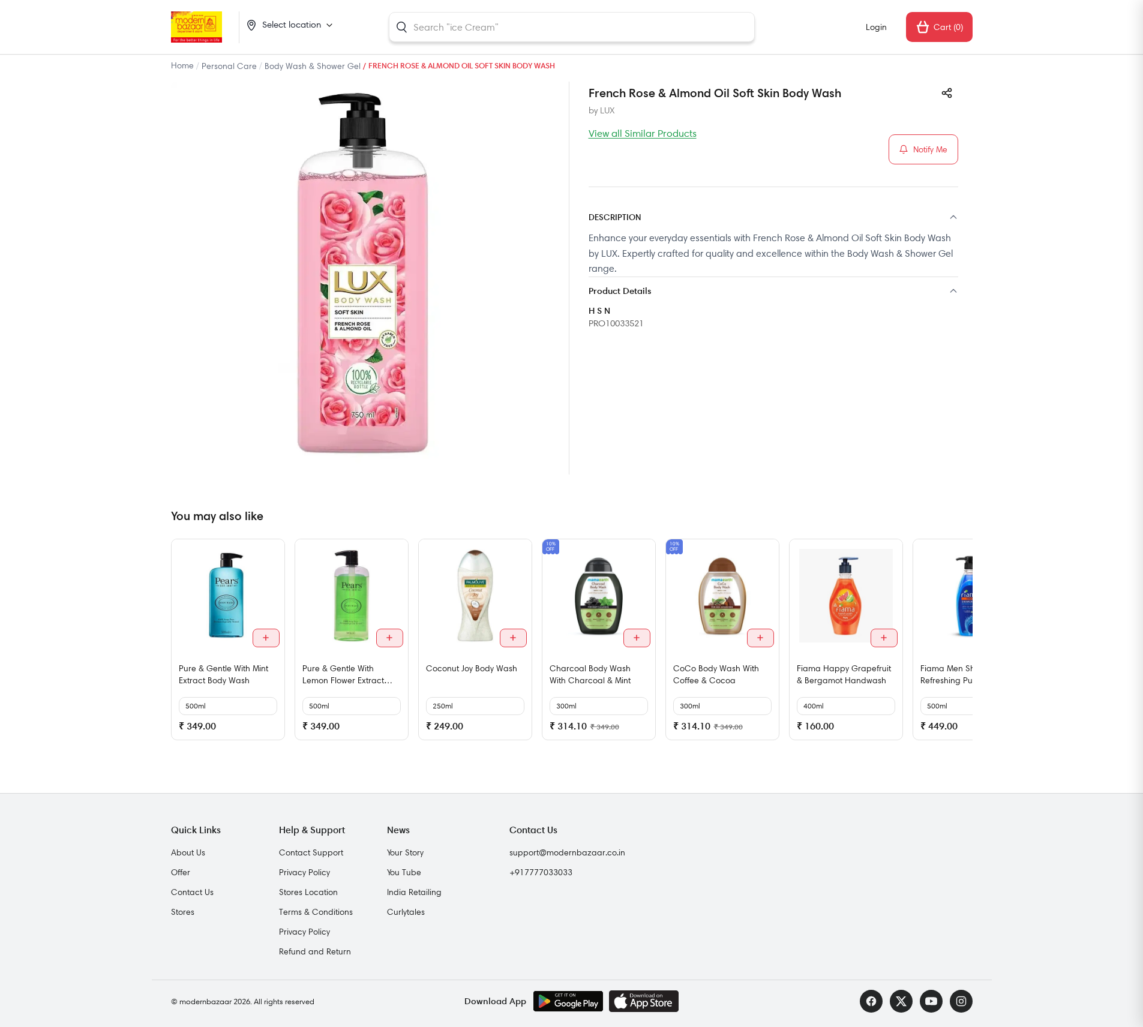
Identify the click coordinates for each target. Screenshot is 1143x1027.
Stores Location (308, 892)
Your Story (405, 852)
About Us (188, 852)
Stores (182, 911)
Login (876, 27)
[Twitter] (901, 1001)
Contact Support (311, 852)
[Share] (946, 93)
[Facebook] (871, 1001)
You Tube (404, 872)
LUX (607, 110)
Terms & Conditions (316, 911)
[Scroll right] (962, 644)
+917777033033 (540, 872)
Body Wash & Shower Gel (313, 66)
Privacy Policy (304, 872)
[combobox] (571, 27)
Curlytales (406, 911)
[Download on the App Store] (644, 1001)
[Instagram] (961, 1001)
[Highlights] (773, 292)
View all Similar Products (643, 133)
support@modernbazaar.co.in (567, 852)
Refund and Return (315, 951)
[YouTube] (931, 1001)
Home (182, 65)
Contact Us (192, 892)
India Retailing (414, 892)
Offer (180, 872)
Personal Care (229, 66)
